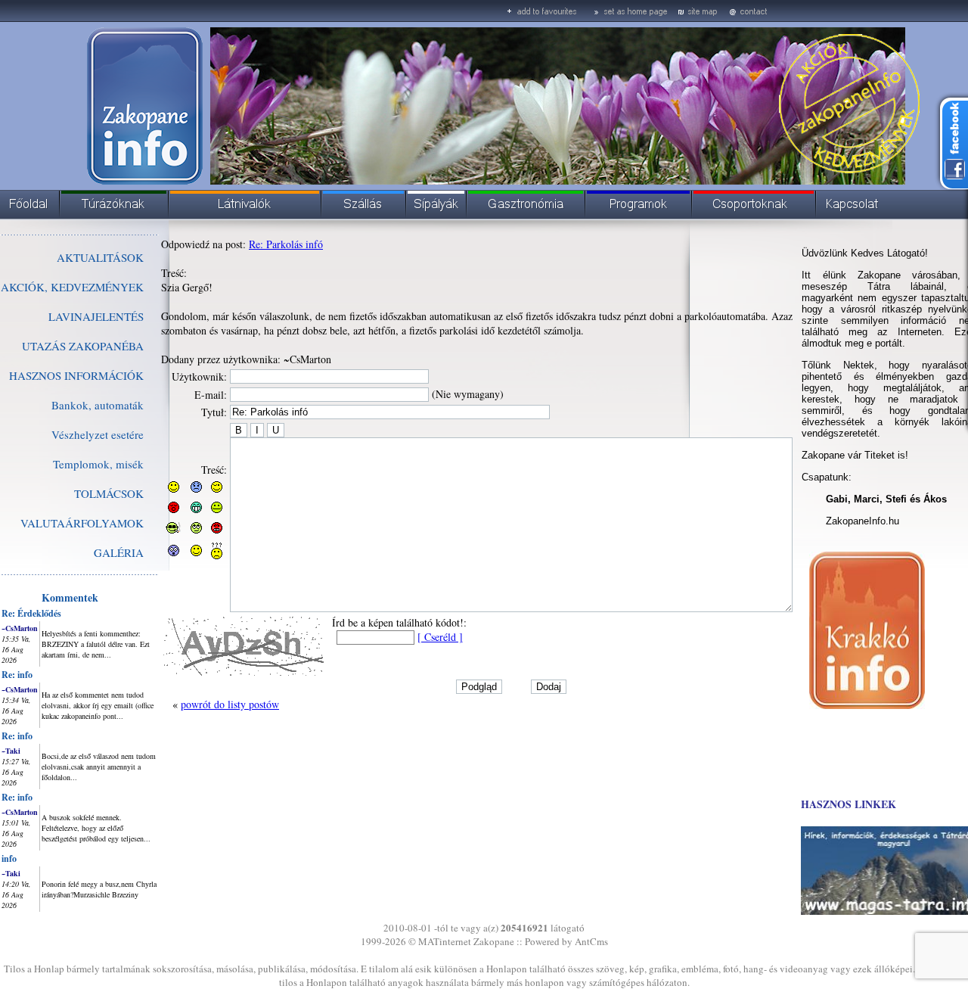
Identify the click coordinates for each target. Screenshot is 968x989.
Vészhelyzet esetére (97, 434)
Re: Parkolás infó (286, 244)
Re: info (17, 674)
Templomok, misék (98, 463)
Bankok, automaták (97, 404)
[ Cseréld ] (440, 637)
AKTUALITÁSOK (100, 257)
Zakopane (493, 941)
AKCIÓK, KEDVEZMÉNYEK (72, 286)
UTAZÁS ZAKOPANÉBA (83, 345)
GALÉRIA (119, 552)
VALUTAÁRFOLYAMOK (82, 522)
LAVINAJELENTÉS (96, 316)
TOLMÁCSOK (109, 493)
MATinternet (444, 941)
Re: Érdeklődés (31, 613)
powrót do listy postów (230, 704)
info (9, 858)
